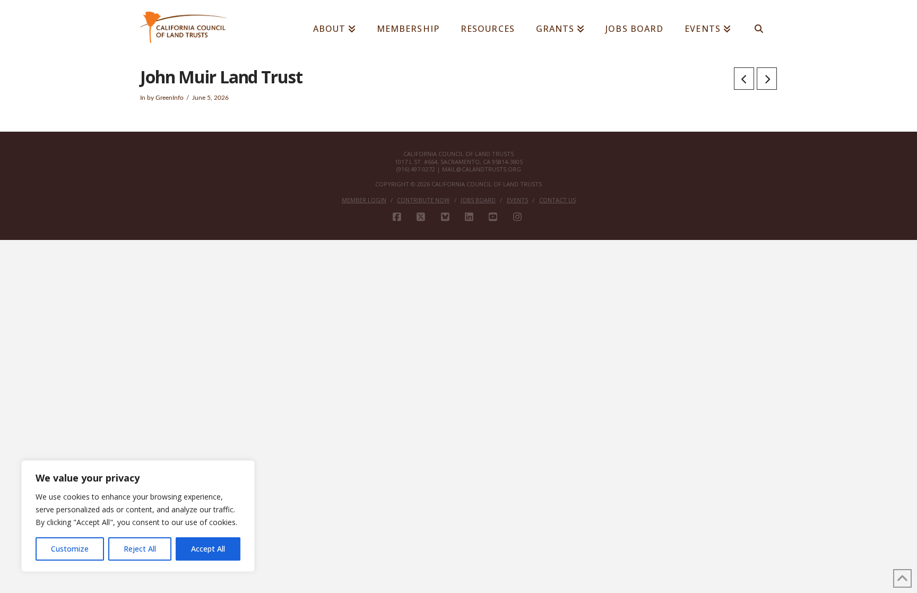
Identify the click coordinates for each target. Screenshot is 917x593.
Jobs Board (478, 200)
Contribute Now (423, 200)
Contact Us (557, 200)
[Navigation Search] (759, 24)
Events (517, 200)
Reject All (140, 549)
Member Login (364, 200)
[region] (138, 516)
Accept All (208, 549)
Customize (70, 549)
